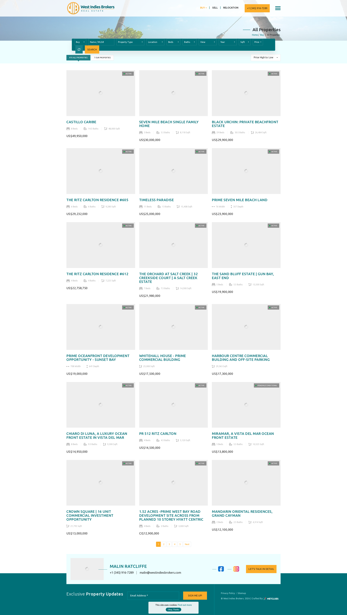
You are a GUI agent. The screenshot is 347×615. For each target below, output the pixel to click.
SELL (215, 7)
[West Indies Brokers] (90, 8)
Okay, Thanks (173, 609)
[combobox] (80, 42)
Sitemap (242, 593)
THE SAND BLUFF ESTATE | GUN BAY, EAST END (243, 276)
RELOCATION (230, 7)
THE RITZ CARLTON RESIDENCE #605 (97, 200)
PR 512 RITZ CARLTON (157, 434)
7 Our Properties (102, 58)
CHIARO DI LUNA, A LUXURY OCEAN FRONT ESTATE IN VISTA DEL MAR (96, 435)
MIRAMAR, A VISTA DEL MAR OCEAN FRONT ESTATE (243, 435)
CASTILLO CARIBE (81, 122)
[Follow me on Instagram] (236, 571)
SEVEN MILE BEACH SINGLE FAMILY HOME (169, 124)
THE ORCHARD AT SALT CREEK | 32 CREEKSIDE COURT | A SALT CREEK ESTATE (168, 278)
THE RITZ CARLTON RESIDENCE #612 (97, 274)
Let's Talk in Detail (261, 569)
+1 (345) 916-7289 (257, 8)
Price (257, 42)
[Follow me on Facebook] (221, 571)
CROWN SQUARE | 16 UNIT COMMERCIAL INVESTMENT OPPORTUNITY (89, 515)
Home (255, 35)
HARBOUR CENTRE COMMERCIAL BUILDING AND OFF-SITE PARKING (241, 358)
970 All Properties (78, 58)
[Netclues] (271, 598)
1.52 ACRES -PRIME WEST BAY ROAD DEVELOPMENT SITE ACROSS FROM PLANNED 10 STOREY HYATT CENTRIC (171, 515)
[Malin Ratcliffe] (87, 569)
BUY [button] (202, 7)
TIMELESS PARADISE (156, 200)
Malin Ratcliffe (128, 566)
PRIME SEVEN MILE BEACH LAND (239, 200)
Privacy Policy (228, 593)
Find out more (185, 605)
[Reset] (79, 49)
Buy (262, 35)
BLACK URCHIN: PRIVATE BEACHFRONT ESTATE (245, 124)
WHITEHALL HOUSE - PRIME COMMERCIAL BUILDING (162, 358)
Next (187, 544)
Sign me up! (195, 595)
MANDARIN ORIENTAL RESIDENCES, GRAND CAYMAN (242, 513)
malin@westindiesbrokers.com (160, 572)
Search (92, 49)
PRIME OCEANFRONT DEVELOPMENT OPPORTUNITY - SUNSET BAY (98, 358)
